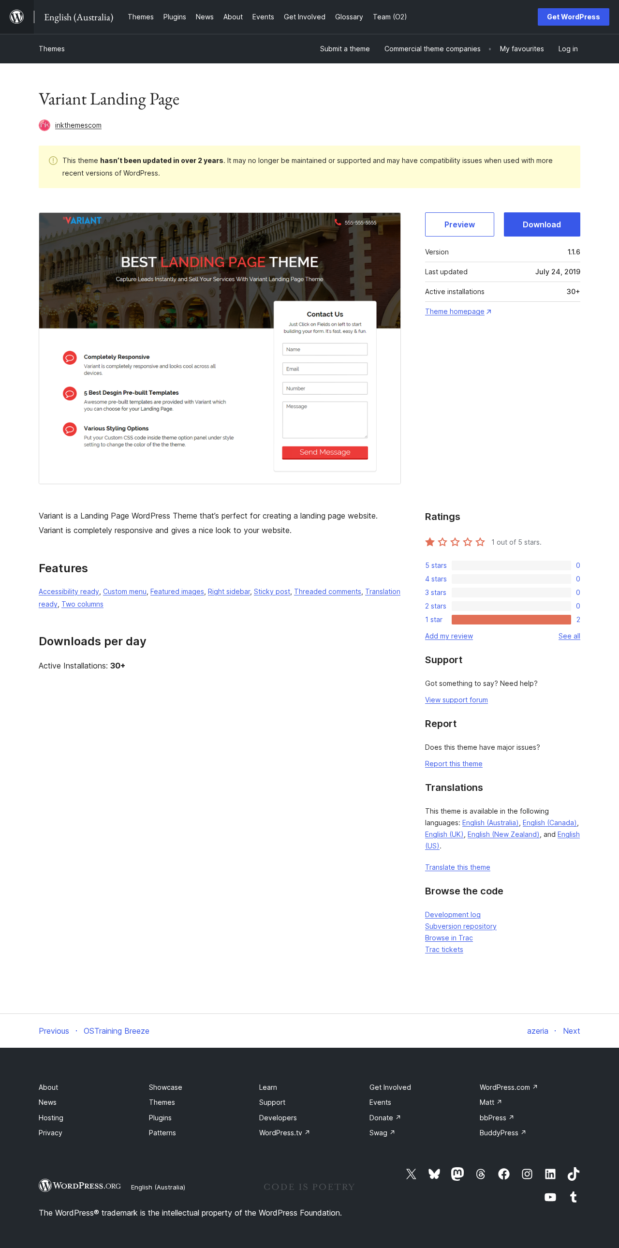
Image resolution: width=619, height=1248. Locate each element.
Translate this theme (457, 867)
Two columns (82, 604)
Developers (278, 1118)
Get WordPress (573, 17)
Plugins (160, 1118)
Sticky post (272, 591)
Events (380, 1102)
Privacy (50, 1133)
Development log (453, 914)
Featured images (177, 591)
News (48, 1102)
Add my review (449, 636)
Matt (491, 1102)
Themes (52, 49)
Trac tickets (444, 949)
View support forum (456, 700)
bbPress (497, 1118)
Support (272, 1102)
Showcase (165, 1087)
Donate (385, 1118)
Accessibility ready (69, 591)
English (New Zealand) (504, 834)
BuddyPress (503, 1133)
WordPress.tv (284, 1133)
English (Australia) (490, 822)
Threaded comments (327, 591)
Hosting (51, 1118)
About (48, 1087)
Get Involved (390, 1087)
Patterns (162, 1133)
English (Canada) (550, 822)
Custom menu (125, 591)
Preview (459, 224)
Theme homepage (455, 311)
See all (569, 636)
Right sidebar (229, 591)
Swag (382, 1133)
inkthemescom (78, 125)
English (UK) (444, 834)
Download (542, 224)
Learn (268, 1087)
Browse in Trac (449, 938)
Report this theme (454, 763)
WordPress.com (509, 1087)
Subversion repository (461, 926)
